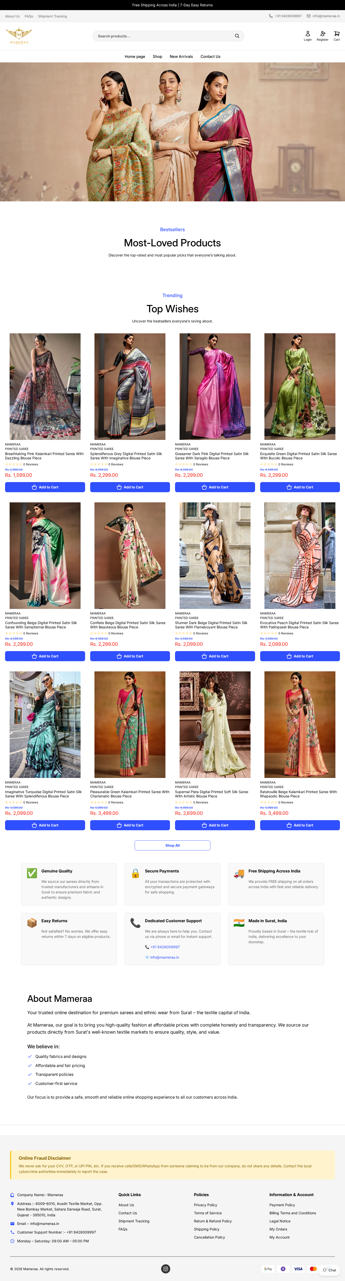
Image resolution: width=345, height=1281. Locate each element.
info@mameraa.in (326, 16)
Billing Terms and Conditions (292, 1213)
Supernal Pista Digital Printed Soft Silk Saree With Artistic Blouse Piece (211, 794)
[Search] (237, 35)
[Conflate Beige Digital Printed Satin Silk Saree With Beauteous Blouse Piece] (130, 555)
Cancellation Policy (209, 1237)
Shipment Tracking (52, 16)
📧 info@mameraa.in (162, 957)
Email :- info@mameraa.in (38, 1223)
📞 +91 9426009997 (162, 947)
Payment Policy (282, 1205)
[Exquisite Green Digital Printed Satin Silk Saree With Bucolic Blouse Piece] (300, 386)
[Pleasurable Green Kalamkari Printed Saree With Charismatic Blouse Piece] (130, 724)
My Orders (278, 1229)
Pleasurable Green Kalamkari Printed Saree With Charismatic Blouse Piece (129, 794)
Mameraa (12, 444)
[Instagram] (165, 1268)
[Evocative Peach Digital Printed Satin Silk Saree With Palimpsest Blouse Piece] (300, 555)
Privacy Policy (205, 1205)
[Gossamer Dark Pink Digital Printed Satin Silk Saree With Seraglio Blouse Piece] (215, 386)
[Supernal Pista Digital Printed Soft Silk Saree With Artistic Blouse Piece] (215, 724)
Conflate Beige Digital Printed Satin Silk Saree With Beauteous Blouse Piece (127, 625)
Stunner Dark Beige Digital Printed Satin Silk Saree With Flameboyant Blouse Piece (211, 625)
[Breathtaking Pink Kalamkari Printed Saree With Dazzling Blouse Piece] (45, 386)
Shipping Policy (206, 1229)
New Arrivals (181, 56)
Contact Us (210, 56)
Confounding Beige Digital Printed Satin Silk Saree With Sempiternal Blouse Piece (41, 625)
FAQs (29, 16)
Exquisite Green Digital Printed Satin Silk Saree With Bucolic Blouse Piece (298, 456)
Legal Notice (279, 1221)
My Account (279, 1237)
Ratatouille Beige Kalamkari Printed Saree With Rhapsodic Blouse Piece (298, 794)
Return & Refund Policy (213, 1221)
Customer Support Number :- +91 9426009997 (56, 1232)
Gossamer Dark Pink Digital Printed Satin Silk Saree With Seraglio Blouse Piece (212, 456)
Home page (135, 56)
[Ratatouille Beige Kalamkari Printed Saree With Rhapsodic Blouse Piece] (300, 724)
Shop (157, 56)
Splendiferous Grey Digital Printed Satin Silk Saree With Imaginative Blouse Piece (126, 456)
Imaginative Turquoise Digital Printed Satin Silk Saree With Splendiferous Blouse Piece (43, 794)
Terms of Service (208, 1213)
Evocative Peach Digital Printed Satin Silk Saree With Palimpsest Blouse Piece (299, 625)
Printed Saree (17, 449)
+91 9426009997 (288, 16)
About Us (12, 16)
